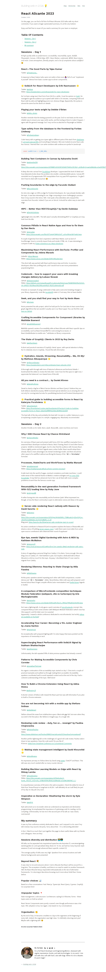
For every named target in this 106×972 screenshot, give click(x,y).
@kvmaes (30, 302)
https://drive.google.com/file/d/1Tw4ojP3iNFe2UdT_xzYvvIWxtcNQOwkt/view (54, 234)
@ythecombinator (33, 363)
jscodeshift (49, 292)
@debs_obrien (32, 113)
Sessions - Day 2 (30, 42)
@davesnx (30, 513)
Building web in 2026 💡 (34, 5)
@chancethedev (32, 438)
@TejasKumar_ (32, 73)
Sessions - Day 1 (30, 39)
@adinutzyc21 (31, 690)
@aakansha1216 (32, 162)
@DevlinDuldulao (33, 212)
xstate (63, 761)
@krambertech (32, 406)
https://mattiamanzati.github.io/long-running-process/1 (45, 469)
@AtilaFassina (31, 573)
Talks (78, 6)
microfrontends (67, 607)
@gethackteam (32, 343)
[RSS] (54, 948)
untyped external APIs (31, 142)
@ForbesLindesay (33, 135)
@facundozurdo (32, 189)
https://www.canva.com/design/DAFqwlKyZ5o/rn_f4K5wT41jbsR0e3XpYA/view (54, 603)
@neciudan (31, 232)
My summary (29, 45)
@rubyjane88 (31, 493)
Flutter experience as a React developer (49, 244)
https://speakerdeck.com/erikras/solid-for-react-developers (47, 92)
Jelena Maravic (33, 256)
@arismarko (31, 600)
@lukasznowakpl (33, 281)
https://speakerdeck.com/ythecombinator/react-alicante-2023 (48, 365)
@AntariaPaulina (32, 730)
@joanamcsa (31, 630)
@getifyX (30, 802)
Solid (78, 96)
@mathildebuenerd (33, 324)
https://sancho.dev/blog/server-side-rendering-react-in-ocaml (51, 522)
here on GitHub (26, 311)
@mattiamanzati (32, 466)
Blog (65, 6)
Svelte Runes (74, 582)
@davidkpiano (32, 756)
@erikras (30, 89)
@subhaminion (32, 649)
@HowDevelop (32, 776)
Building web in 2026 (29, 964)
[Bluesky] (50, 948)
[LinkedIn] (45, 948)
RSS (83, 6)
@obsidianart (31, 710)
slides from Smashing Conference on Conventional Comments (50, 743)
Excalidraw (46, 172)
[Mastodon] (52, 948)
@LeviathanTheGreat (34, 666)
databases (80, 140)
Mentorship (71, 6)
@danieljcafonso (32, 384)
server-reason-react (46, 529)
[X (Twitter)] (47, 948)
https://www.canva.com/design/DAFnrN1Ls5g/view (44, 259)
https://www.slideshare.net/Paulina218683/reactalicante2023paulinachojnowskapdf (51, 734)
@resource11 (31, 544)
